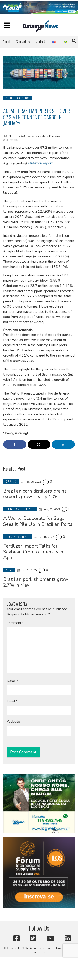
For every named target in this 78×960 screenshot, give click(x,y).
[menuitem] (6, 41)
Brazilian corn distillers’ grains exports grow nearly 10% (35, 494)
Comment (15, 623)
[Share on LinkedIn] (63, 444)
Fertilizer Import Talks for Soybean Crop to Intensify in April (33, 552)
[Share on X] (39, 444)
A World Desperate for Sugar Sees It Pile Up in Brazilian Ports (37, 521)
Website (13, 721)
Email (12, 701)
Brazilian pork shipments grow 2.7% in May (35, 582)
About (6, 41)
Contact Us (23, 41)
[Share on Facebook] (14, 444)
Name (12, 681)
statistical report (40, 163)
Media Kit (41, 41)
